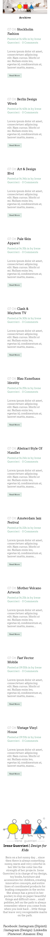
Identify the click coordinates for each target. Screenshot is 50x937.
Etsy (40, 934)
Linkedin (40, 930)
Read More (14, 75)
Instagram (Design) (18, 930)
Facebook (10, 926)
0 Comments (30, 42)
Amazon (29, 934)
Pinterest (14, 934)
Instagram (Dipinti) (33, 926)
